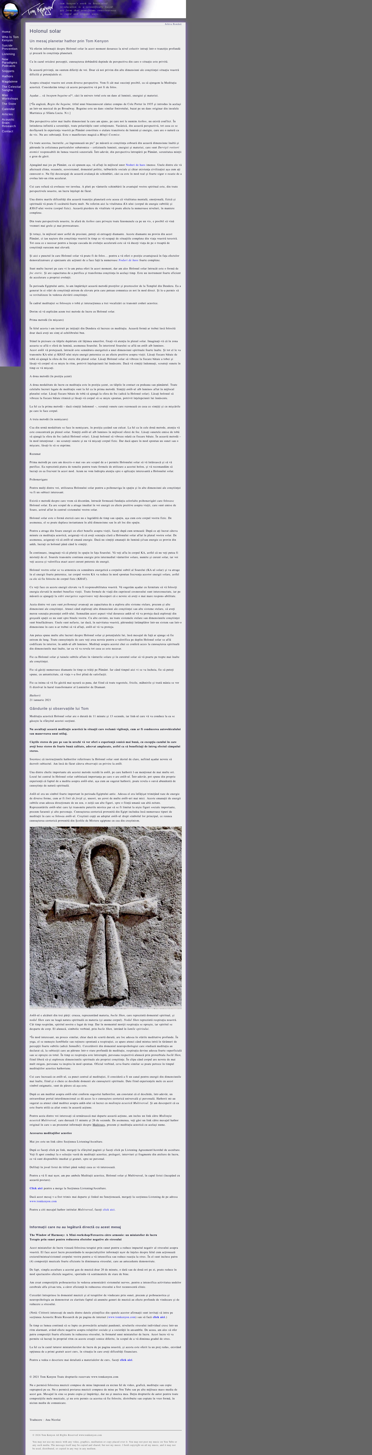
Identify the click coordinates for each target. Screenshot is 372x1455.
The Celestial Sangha (11, 88)
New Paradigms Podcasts (9, 62)
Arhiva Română (173, 24)
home (6, 31)
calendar (8, 109)
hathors (7, 76)
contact (7, 131)
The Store (9, 103)
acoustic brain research (9, 123)
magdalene (10, 81)
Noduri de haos (136, 165)
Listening (8, 54)
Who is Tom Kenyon (10, 38)
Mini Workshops (10, 97)
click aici (109, 1209)
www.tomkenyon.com (43, 1201)
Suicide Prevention (9, 47)
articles (7, 114)
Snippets (8, 71)
